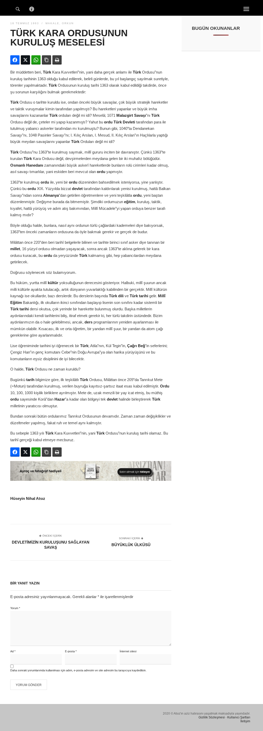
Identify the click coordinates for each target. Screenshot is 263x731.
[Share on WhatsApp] (36, 60)
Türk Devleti (124, 122)
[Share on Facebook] (15, 60)
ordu (108, 122)
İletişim (245, 721)
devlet (77, 188)
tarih (30, 379)
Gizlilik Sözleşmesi (212, 717)
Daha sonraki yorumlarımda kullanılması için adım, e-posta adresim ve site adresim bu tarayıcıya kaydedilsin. (78, 670)
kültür (53, 283)
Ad (12, 651)
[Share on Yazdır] (57, 60)
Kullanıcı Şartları (238, 717)
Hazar (59, 399)
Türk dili (116, 296)
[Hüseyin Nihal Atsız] (131, 7)
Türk (47, 72)
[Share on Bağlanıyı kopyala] (46, 60)
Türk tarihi (139, 296)
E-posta (71, 651)
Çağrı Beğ (136, 346)
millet (15, 249)
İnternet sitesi (128, 651)
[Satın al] (90, 479)
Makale (52, 23)
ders (88, 322)
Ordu (164, 386)
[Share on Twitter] (25, 60)
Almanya (51, 195)
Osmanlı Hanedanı (26, 165)
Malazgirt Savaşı (131, 115)
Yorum (15, 608)
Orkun (68, 23)
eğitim (129, 202)
